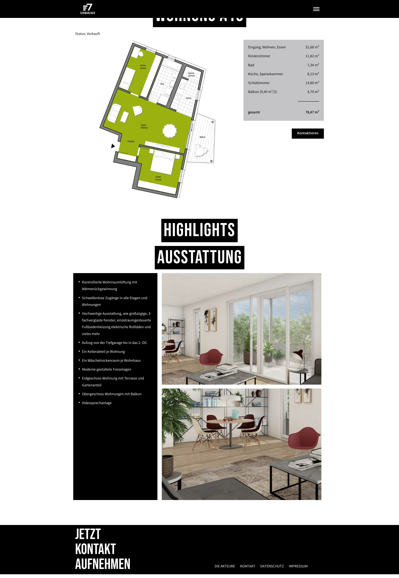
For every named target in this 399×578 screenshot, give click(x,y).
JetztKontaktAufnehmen (102, 549)
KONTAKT (247, 566)
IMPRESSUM (298, 566)
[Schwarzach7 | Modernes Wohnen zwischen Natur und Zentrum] (87, 9)
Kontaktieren (307, 133)
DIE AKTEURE (225, 566)
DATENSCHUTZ (272, 566)
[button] (316, 9)
